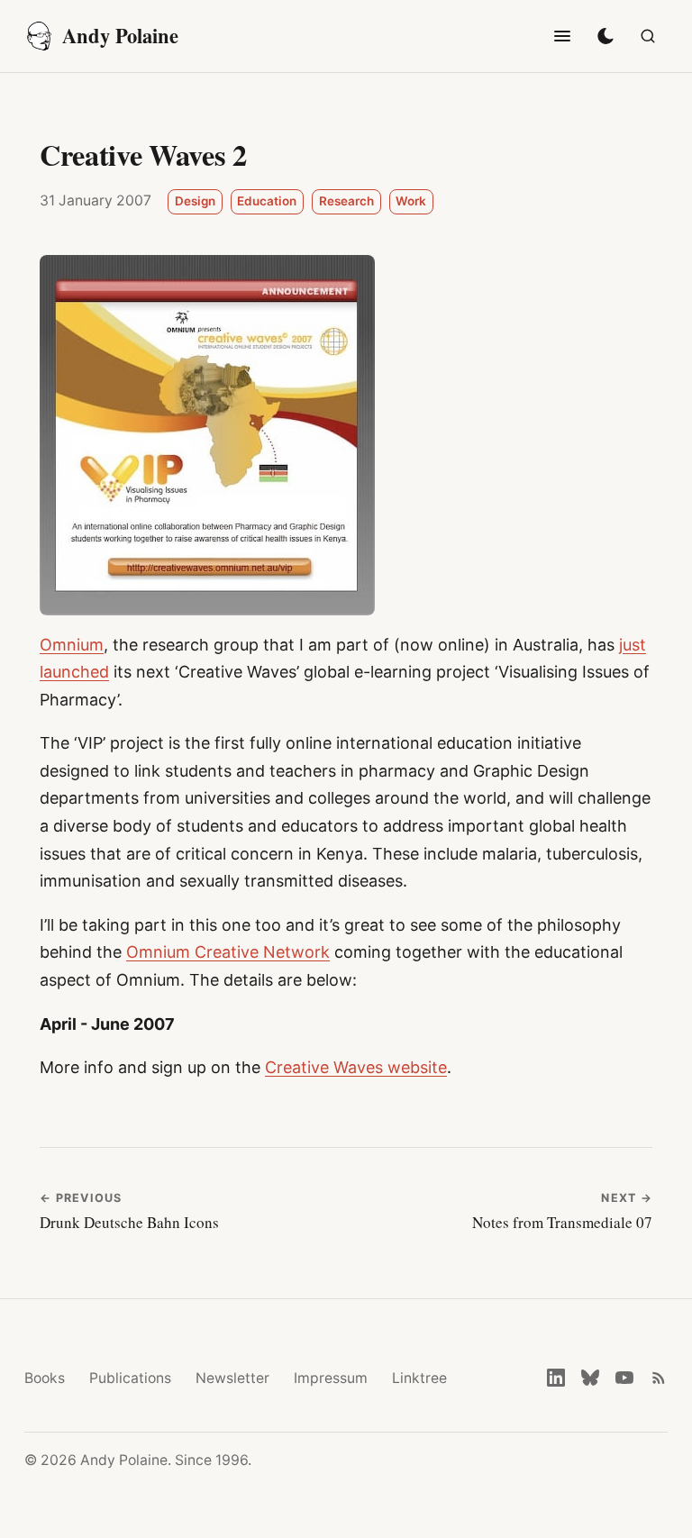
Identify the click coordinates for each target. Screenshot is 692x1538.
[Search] (648, 36)
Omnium (72, 644)
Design (195, 201)
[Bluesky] (590, 1378)
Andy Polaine (120, 35)
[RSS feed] (659, 1378)
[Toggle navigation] (562, 36)
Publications (130, 1378)
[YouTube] (624, 1378)
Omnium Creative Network (228, 951)
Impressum (331, 1378)
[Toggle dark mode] (605, 36)
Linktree (419, 1378)
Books (44, 1378)
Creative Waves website (356, 1067)
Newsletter (232, 1378)
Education (266, 201)
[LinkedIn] (556, 1378)
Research (346, 201)
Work (411, 201)
